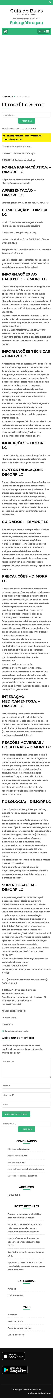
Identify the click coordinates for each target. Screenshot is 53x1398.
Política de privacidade (39, 1393)
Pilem (24, 1155)
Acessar (12, 1314)
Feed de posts (15, 1321)
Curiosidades (15, 1295)
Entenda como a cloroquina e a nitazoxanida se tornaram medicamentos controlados (25, 1228)
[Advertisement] (26, 64)
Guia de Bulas (26, 11)
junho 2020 (14, 1194)
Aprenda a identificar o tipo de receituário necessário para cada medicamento (26, 1266)
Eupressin (24, 1149)
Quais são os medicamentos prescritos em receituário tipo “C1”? (24, 1242)
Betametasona (35, 1169)
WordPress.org (16, 1334)
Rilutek (22, 1162)
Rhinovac (32, 1175)
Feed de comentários (19, 1328)
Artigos (12, 1288)
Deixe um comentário (16, 1031)
